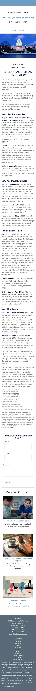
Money (18, 651)
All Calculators (18, 659)
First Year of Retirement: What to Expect (18, 560)
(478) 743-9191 (19, 30)
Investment (18, 643)
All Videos (18, 657)
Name (6, 441)
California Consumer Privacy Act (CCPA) (21, 680)
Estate (18, 645)
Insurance (18, 647)
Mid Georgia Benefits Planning (18, 17)
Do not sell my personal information (12, 683)
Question (6, 465)
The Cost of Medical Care (18, 521)
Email (6, 453)
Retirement (18, 641)
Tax (18, 649)
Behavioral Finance (18, 601)
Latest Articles (18, 655)
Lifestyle (18, 653)
